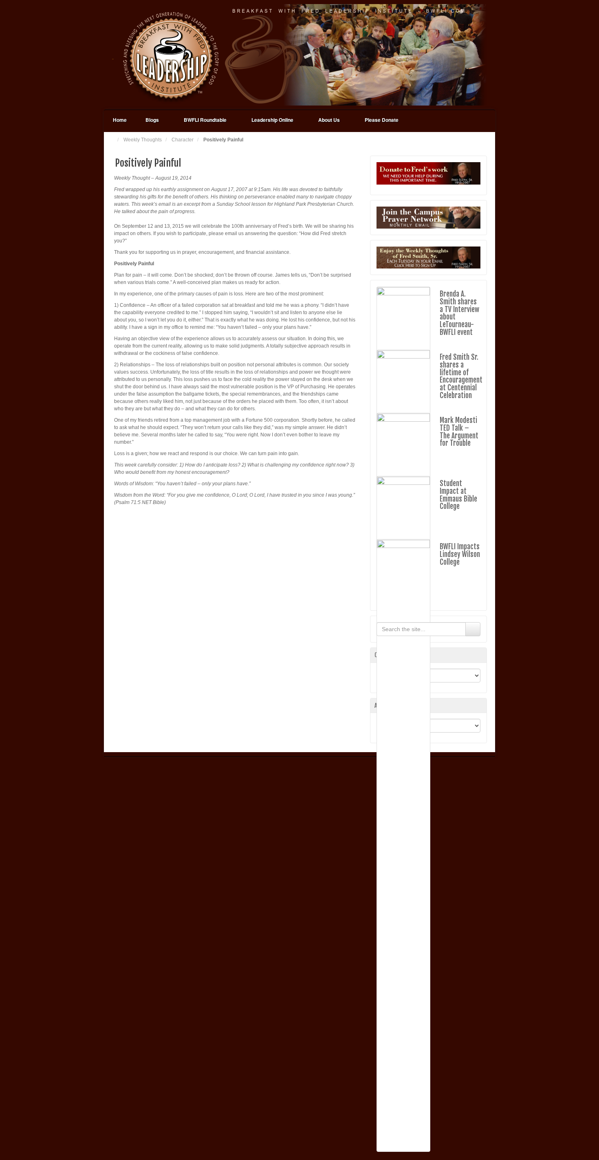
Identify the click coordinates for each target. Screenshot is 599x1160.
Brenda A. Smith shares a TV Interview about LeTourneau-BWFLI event (459, 313)
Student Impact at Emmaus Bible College (458, 495)
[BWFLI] (299, 54)
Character (183, 140)
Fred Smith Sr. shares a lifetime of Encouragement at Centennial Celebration (461, 376)
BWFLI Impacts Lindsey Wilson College (460, 554)
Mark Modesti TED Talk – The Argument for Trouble (459, 431)
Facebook (475, 54)
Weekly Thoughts (142, 140)
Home (120, 119)
